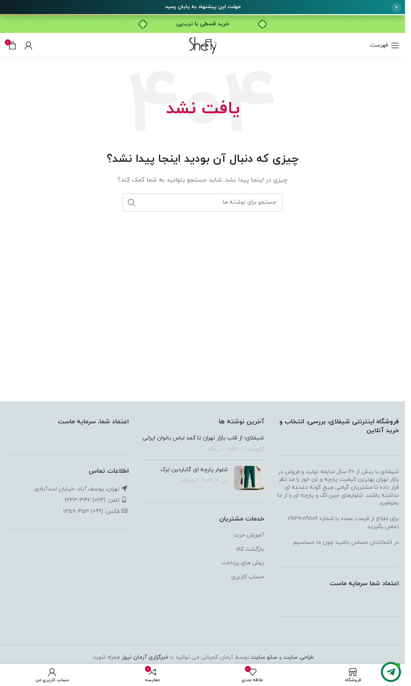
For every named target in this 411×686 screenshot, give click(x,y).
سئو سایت (264, 657)
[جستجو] (131, 202)
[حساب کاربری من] (28, 45)
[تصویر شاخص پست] (249, 478)
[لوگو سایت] (202, 45)
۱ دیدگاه (215, 449)
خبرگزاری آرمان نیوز (145, 657)
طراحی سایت (298, 657)
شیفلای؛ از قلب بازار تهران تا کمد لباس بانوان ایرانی (203, 438)
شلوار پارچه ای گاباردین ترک (194, 470)
